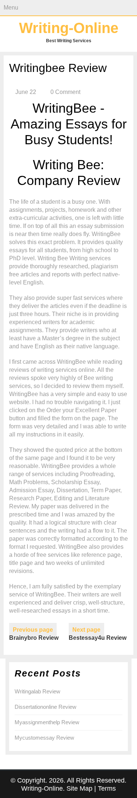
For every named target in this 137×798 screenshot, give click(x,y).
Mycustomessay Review (44, 737)
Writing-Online (68, 28)
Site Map (79, 788)
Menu (11, 7)
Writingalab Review (37, 691)
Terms (107, 788)
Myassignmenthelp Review (47, 722)
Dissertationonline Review (45, 707)
